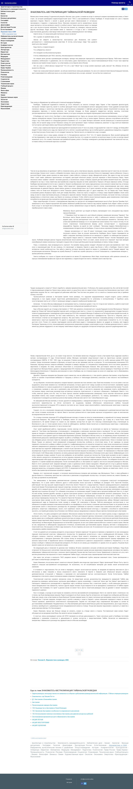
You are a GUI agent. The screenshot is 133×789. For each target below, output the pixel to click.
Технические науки (7, 84)
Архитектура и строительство (11, 7)
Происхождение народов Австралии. (44, 705)
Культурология (6, 47)
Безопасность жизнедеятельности (13, 9)
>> (131, 4)
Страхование (5, 81)
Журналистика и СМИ (8, 32)
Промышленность (7, 70)
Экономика (5, 102)
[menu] (2, 3)
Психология (5, 72)
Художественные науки (9, 97)
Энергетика (5, 104)
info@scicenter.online (7, 228)
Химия (3, 95)
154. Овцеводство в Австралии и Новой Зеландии (49, 708)
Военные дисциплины (8, 18)
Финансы (4, 93)
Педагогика (5, 61)
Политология (5, 63)
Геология (4, 23)
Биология (4, 16)
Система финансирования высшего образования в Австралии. (53, 717)
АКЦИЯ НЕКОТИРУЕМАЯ (40, 722)
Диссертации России (8, 27)
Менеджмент (5, 59)
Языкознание (5, 108)
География (4, 20)
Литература (5, 50)
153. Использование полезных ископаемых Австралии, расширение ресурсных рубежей (62, 714)
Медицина (4, 56)
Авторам (69, 782)
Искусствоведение (7, 41)
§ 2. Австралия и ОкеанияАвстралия (44, 699)
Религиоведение (6, 77)
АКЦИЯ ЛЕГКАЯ (37, 719)
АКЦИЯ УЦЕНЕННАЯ (39, 725)
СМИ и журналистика (9, 34)
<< (128, 4)
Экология (4, 99)
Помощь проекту (118, 3)
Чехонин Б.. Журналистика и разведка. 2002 (53, 660)
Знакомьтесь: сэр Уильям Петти (43, 696)
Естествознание (6, 29)
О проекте (69, 779)
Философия (5, 90)
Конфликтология (7, 45)
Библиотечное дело (8, 11)
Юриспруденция (6, 106)
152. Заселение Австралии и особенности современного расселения (55, 711)
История (4, 43)
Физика (3, 88)
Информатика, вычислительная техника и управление (51, 747)
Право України (6, 68)
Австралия (35, 702)
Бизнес (3, 13)
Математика (5, 54)
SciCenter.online (10, 3)
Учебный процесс (7, 86)
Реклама (4, 74)
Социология (5, 79)
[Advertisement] (14, 138)
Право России (6, 65)
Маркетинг (5, 52)
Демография (5, 25)
